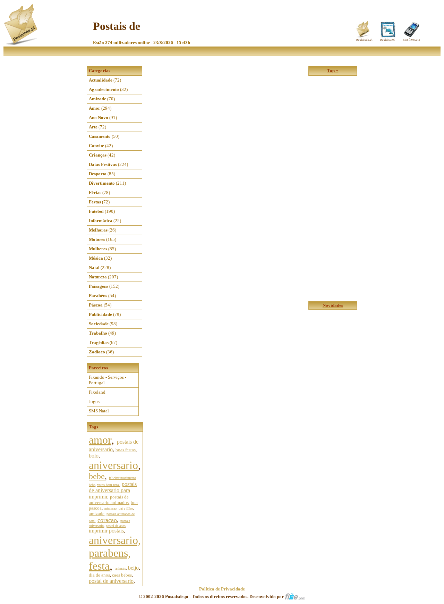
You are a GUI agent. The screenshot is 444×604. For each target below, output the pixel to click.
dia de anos (99, 575)
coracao (107, 520)
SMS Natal (99, 410)
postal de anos (116, 526)
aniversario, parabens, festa (115, 553)
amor (100, 440)
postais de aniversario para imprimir (113, 490)
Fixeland (97, 392)
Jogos (94, 401)
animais (120, 568)
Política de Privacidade (222, 589)
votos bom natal (108, 485)
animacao (110, 508)
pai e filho (126, 508)
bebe (97, 476)
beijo (133, 568)
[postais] (21, 44)
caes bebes (122, 575)
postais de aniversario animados (109, 499)
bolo (94, 456)
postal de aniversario (111, 581)
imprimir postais (106, 531)
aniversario (113, 465)
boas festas (126, 449)
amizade (96, 513)
